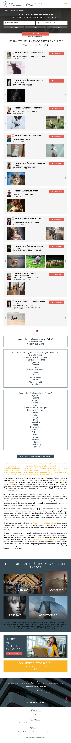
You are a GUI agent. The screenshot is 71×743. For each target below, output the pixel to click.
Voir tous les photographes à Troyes (35, 456)
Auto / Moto (40, 626)
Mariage (7, 622)
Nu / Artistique (39, 624)
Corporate (12, 626)
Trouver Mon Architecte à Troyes (28, 714)
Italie (50, 688)
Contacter (58, 53)
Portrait (21, 624)
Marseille (17, 683)
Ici (35, 669)
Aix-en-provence (25, 683)
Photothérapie (18, 628)
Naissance (22, 622)
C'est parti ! (14, 654)
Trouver (35, 33)
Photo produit (60, 622)
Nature (32, 626)
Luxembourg (40, 688)
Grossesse (14, 622)
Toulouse (32, 683)
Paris (9, 683)
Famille (29, 622)
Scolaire (47, 626)
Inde (28, 688)
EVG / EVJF (40, 628)
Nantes (50, 683)
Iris (35, 628)
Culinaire (47, 624)
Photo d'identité (56, 626)
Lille (43, 683)
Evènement (55, 624)
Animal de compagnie (11, 624)
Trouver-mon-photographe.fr (44, 523)
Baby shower (28, 628)
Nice (46, 683)
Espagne (54, 688)
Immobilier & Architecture (47, 622)
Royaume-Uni (18, 688)
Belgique (33, 688)
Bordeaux (38, 683)
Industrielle (63, 624)
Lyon (12, 683)
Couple (35, 622)
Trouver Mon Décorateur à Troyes (28, 723)
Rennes (61, 683)
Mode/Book (29, 624)
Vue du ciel (25, 626)
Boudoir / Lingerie (51, 628)
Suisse (45, 688)
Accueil (6, 10)
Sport (19, 626)
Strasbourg (56, 683)
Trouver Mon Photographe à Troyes (27, 732)
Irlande (24, 688)
